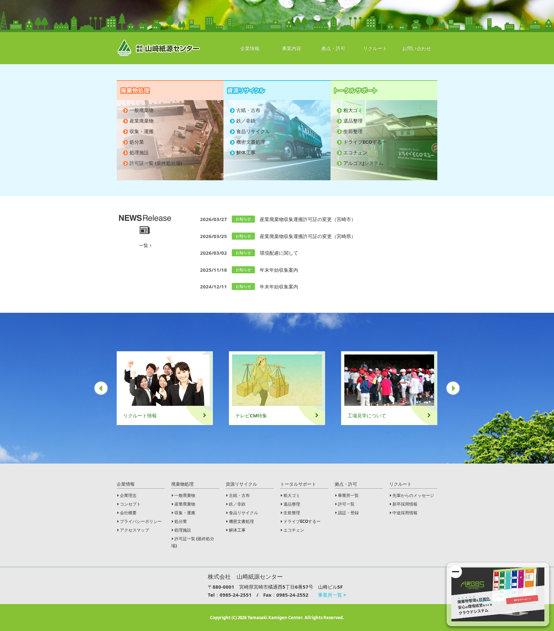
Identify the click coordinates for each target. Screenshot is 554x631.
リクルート (375, 48)
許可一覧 (346, 504)
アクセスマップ (134, 530)
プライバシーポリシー (141, 521)
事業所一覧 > (332, 595)
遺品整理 (353, 120)
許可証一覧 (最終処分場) (156, 163)
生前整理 (353, 131)
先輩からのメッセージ (413, 495)
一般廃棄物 (142, 110)
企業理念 (128, 495)
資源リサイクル (241, 484)
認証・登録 (348, 513)
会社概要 (128, 513)
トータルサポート (298, 484)
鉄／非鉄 (246, 120)
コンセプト (130, 504)
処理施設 (139, 152)
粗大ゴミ (353, 110)
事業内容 (291, 48)
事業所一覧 (348, 495)
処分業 (137, 142)
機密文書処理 (250, 142)
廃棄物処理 (182, 484)
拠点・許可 (333, 48)
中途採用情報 (404, 513)
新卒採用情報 (404, 504)
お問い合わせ (416, 48)
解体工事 (246, 152)
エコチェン (355, 152)
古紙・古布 (248, 110)
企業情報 (249, 48)
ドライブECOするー (365, 142)
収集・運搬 (142, 131)
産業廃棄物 (142, 120)
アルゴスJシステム (363, 163)
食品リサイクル (253, 131)
